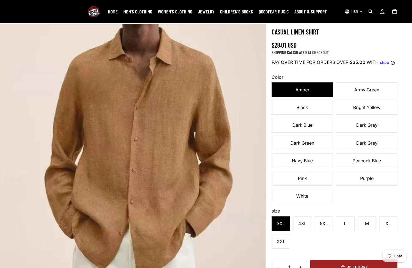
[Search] (370, 11)
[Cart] (394, 11)
